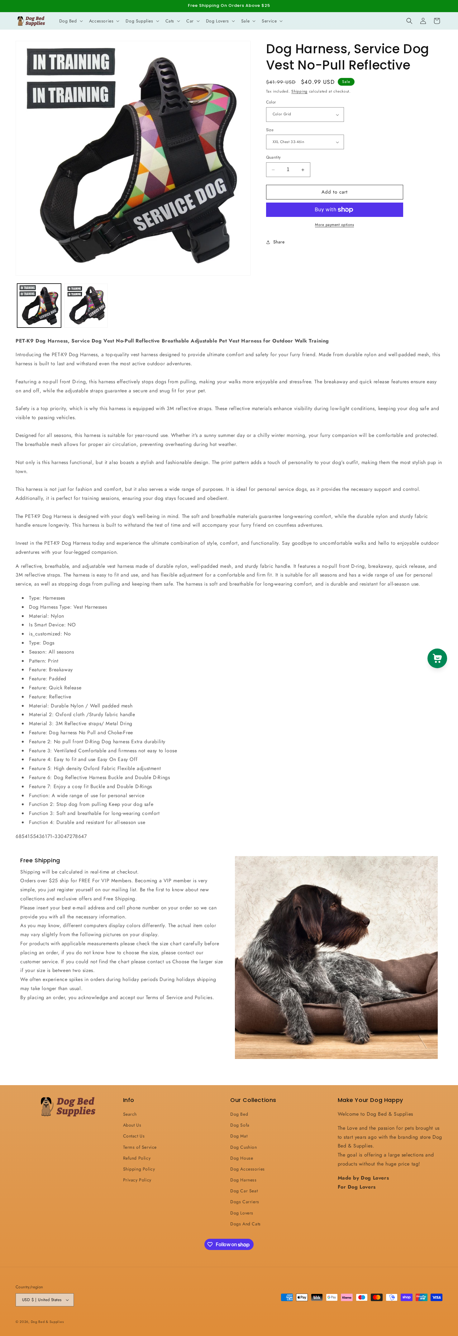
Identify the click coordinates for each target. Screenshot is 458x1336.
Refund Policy (137, 1158)
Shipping (299, 91)
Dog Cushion (243, 1147)
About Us (132, 1125)
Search (130, 1114)
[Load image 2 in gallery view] (86, 306)
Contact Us (134, 1136)
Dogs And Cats (245, 1224)
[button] (70, 20)
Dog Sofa (240, 1125)
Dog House (241, 1158)
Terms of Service (140, 1147)
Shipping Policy (139, 1169)
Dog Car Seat (244, 1191)
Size (270, 130)
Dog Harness (243, 1180)
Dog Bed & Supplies (47, 1321)
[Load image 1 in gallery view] (39, 306)
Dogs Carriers (244, 1202)
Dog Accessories (247, 1169)
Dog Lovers (241, 1213)
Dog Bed (239, 1114)
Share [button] (279, 242)
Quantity (273, 157)
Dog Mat (238, 1136)
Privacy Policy (137, 1180)
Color (271, 102)
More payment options (334, 224)
